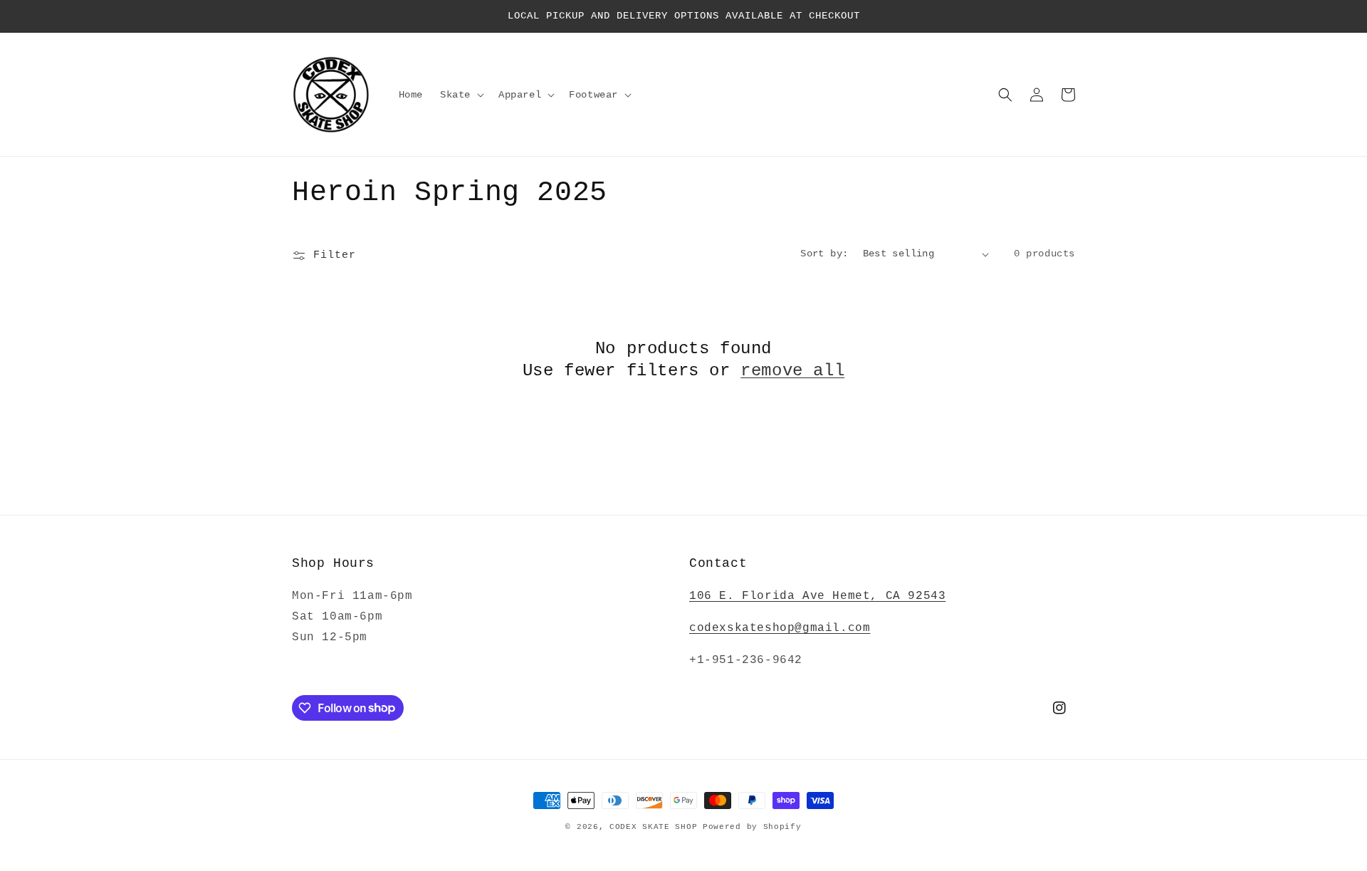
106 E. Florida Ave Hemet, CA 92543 (817, 596)
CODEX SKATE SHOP (653, 827)
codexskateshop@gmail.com (779, 628)
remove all (792, 370)
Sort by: (824, 253)
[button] (460, 95)
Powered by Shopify (752, 827)
